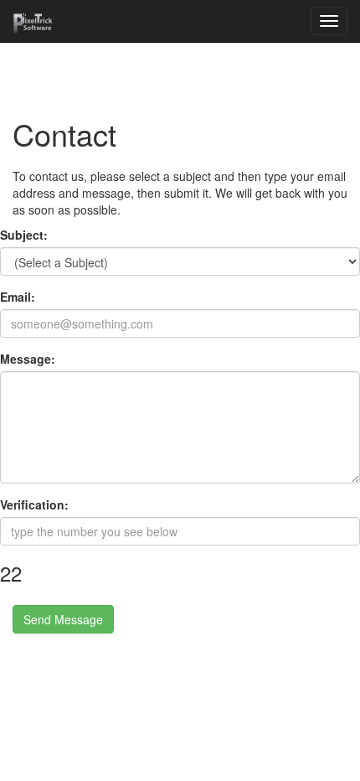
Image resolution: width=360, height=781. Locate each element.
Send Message (63, 619)
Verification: (34, 504)
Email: (17, 296)
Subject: (24, 234)
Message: (27, 358)
